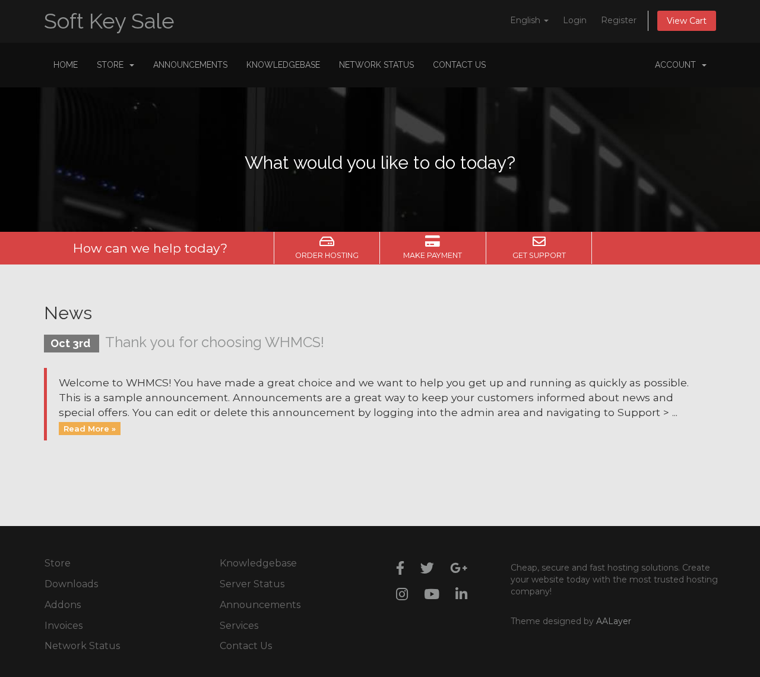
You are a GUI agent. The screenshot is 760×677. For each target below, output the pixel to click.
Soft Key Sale (109, 21)
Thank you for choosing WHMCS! (214, 342)
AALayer (613, 621)
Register (618, 20)
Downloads (71, 584)
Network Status (376, 65)
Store (112, 65)
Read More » (90, 428)
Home (65, 65)
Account (678, 65)
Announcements (190, 65)
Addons (63, 604)
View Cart (687, 20)
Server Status (252, 584)
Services (239, 625)
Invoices (64, 625)
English (526, 20)
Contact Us (459, 65)
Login (575, 20)
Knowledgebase (283, 65)
